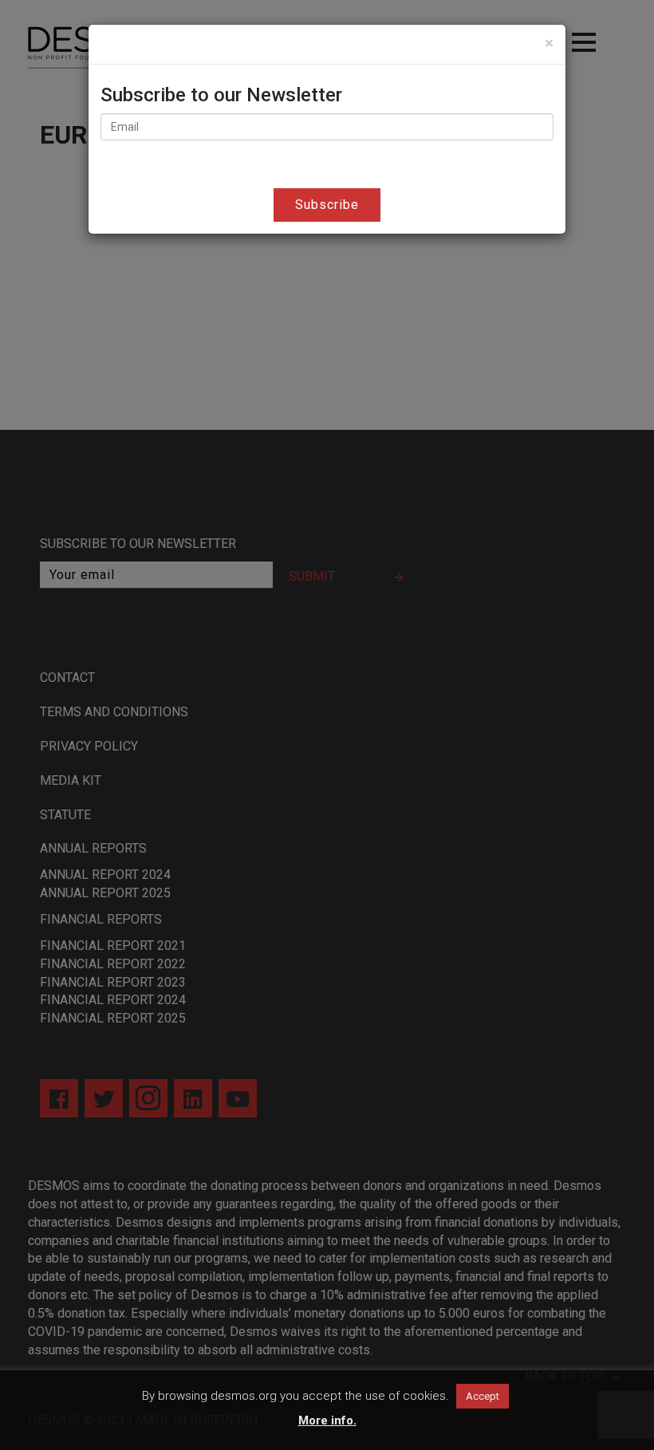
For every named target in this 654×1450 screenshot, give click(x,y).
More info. (327, 1420)
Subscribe (327, 204)
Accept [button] (482, 1396)
